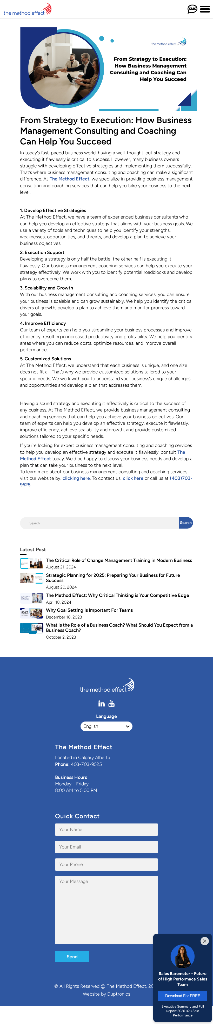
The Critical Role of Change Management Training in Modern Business (119, 560)
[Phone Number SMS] (192, 9)
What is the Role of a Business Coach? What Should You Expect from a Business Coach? (119, 627)
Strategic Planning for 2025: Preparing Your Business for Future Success (113, 577)
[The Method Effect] (31, 9)
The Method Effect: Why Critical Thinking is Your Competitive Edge (117, 595)
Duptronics (118, 994)
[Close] (205, 941)
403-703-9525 (86, 764)
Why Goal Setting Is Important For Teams (89, 610)
